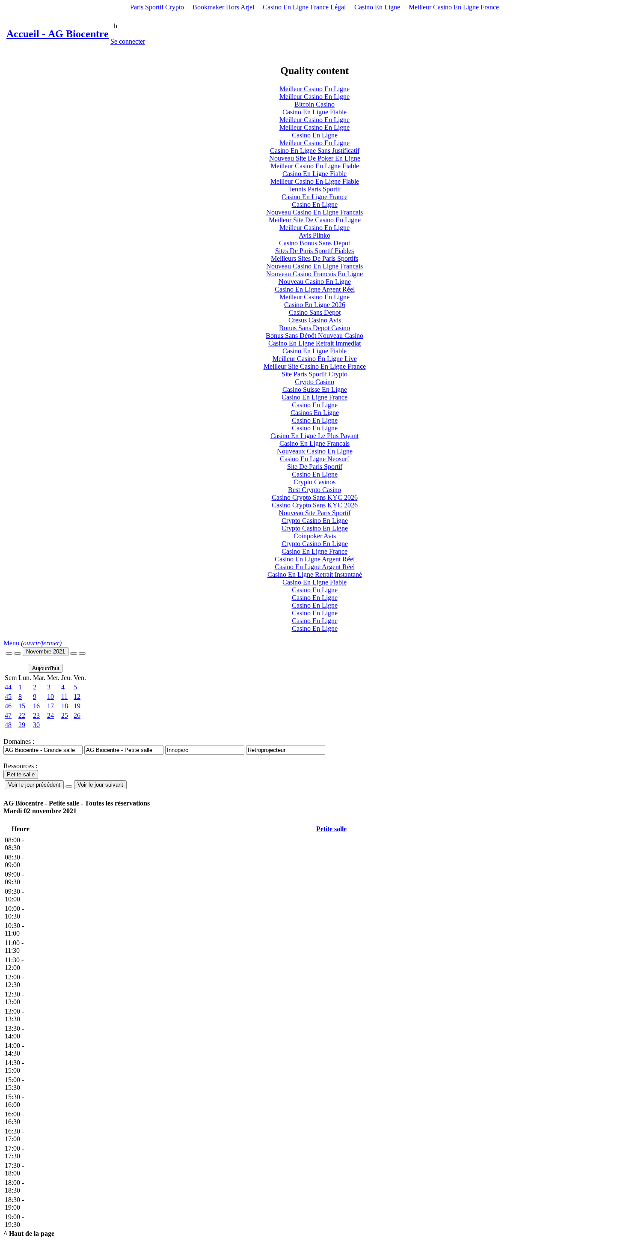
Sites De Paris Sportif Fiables (314, 250)
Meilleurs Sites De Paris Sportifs (314, 258)
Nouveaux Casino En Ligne (315, 451)
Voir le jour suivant (100, 785)
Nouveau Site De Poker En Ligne (314, 158)
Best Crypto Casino (314, 489)
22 (21, 715)
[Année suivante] (82, 653)
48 (8, 724)
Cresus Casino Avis (314, 320)
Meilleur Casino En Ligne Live (315, 358)
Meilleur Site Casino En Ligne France (315, 366)
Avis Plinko (314, 235)
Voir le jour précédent (34, 785)
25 (64, 715)
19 (77, 706)
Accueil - (57, 33)
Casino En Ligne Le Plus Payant (314, 435)
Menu (32, 643)
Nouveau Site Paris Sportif (314, 512)
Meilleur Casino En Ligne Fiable (314, 166)
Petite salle (331, 828)
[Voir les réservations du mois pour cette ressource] (17, 653)
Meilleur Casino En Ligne (314, 88)
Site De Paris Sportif (314, 466)
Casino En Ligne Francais (314, 443)
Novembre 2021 (45, 651)
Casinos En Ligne (315, 412)
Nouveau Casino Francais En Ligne (314, 273)
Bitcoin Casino (314, 104)
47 (8, 715)
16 (36, 706)
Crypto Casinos (314, 482)
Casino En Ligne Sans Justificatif (314, 150)
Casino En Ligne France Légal (304, 7)
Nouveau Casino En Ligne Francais (314, 212)
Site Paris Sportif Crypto (314, 374)
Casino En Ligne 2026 (314, 304)
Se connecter (127, 41)
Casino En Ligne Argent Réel (315, 289)
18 (64, 706)
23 (36, 715)
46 (8, 706)
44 (8, 687)
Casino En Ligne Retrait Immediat (314, 343)
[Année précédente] (9, 653)
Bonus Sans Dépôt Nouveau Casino (314, 335)
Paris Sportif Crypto (157, 7)
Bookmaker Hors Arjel (223, 7)
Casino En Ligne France (314, 196)
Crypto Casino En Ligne (315, 520)
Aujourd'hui (45, 668)
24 (50, 715)
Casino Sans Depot (315, 312)
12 (77, 696)
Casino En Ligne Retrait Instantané (314, 574)
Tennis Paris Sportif (314, 189)
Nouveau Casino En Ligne (315, 281)
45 (8, 696)
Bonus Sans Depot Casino (314, 327)
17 (50, 706)
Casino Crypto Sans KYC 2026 (315, 497)
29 (21, 724)
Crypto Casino (314, 381)
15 (21, 706)
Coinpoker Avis (315, 536)
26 (77, 715)
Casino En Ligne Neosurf (314, 458)
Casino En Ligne (377, 7)
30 (36, 724)
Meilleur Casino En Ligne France (454, 7)
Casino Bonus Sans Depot (314, 243)
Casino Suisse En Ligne (314, 389)
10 (50, 696)
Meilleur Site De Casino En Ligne (315, 220)
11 (64, 696)
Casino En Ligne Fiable (314, 112)
